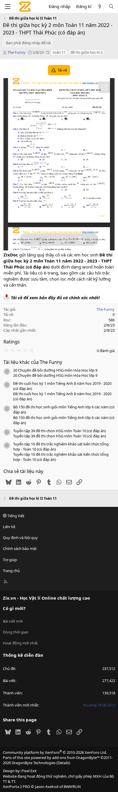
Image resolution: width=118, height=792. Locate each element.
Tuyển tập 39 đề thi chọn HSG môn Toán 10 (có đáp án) (59, 430)
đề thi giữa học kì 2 (86, 52)
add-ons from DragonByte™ (76, 757)
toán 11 (59, 52)
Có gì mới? (14, 608)
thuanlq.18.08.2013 (99, 705)
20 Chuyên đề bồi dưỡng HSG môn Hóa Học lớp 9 (55, 370)
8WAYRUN (72, 786)
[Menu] (7, 7)
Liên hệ (9, 526)
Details (63, 762)
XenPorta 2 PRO (16, 786)
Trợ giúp (10, 559)
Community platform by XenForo (55, 752)
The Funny (16, 52)
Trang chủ (11, 570)
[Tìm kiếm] (111, 6)
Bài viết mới (13, 621)
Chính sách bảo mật (20, 548)
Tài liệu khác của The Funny (32, 362)
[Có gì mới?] (99, 6)
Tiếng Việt (15, 515)
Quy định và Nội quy (20, 537)
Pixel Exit (29, 770)
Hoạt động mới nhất (20, 643)
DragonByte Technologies (34, 762)
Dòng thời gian (15, 632)
